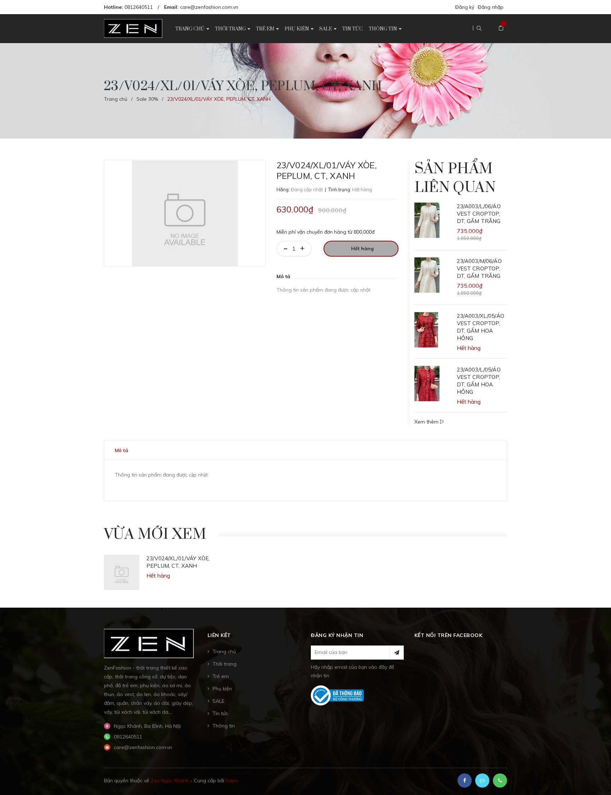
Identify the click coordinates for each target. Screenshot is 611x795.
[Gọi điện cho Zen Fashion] (500, 780)
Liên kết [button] (219, 635)
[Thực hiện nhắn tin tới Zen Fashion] (482, 780)
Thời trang (225, 664)
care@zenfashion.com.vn (209, 7)
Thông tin (224, 726)
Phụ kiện (222, 688)
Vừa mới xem (155, 534)
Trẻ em (221, 676)
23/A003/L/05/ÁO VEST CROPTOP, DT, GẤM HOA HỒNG (479, 380)
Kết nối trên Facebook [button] (448, 635)
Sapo (232, 780)
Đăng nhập (491, 7)
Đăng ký (464, 7)
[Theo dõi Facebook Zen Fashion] (465, 780)
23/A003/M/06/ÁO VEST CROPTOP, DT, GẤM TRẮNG (479, 268)
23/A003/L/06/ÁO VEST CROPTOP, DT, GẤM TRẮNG (479, 213)
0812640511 (138, 7)
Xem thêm (427, 422)
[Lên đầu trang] (597, 779)
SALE (219, 701)
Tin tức (220, 713)
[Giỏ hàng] (501, 28)
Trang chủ (224, 651)
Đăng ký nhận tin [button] (337, 635)
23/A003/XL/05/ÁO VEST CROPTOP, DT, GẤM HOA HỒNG (480, 326)
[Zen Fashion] (149, 643)
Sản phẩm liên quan (455, 178)
